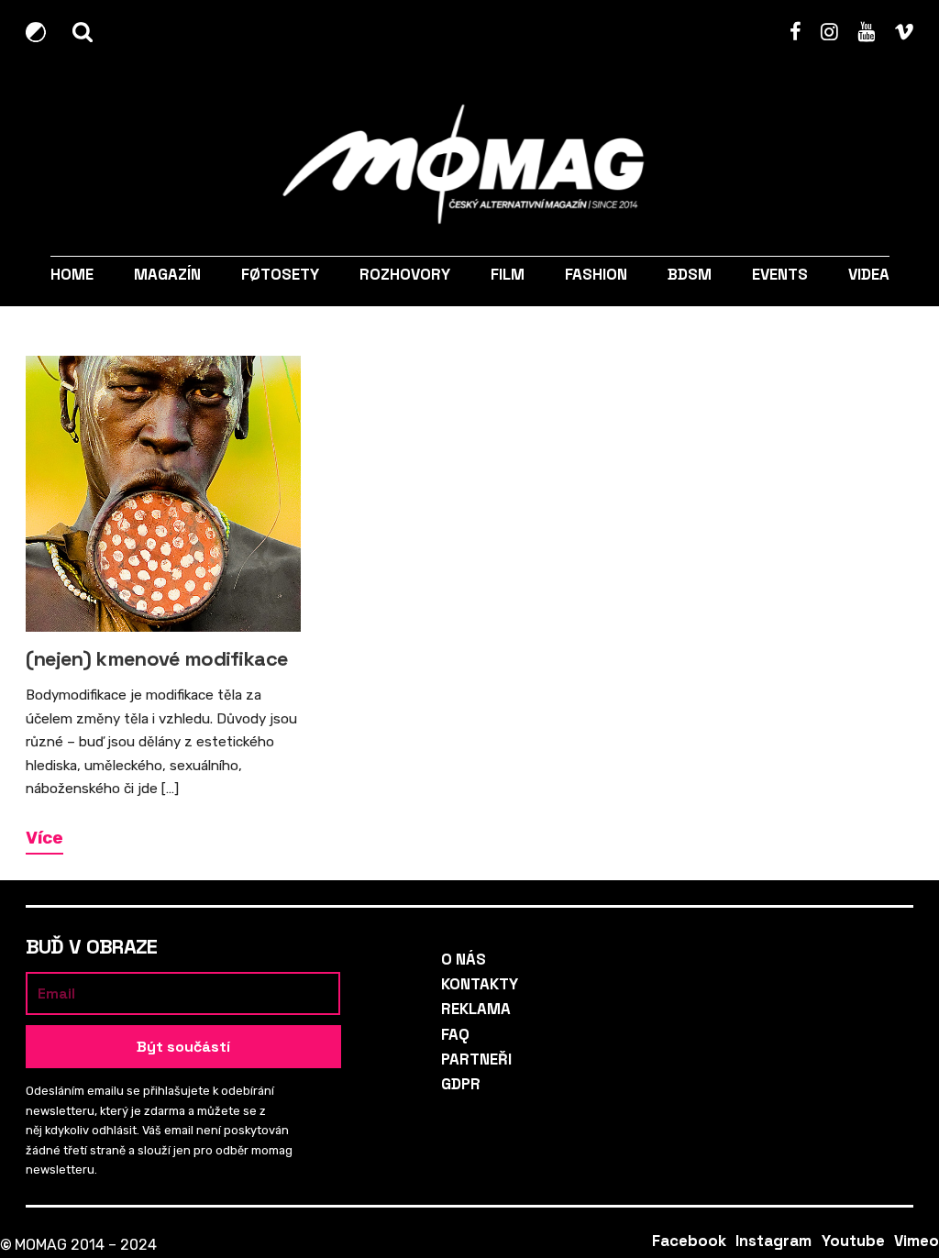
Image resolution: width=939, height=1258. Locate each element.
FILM (508, 274)
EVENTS (780, 274)
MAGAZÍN (166, 274)
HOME (71, 274)
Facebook (795, 32)
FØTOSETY (279, 274)
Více (44, 837)
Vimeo (903, 32)
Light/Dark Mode (39, 32)
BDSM (690, 274)
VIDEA (868, 274)
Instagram (829, 32)
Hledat (85, 32)
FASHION (596, 274)
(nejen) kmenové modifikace (157, 658)
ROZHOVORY (404, 274)
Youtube (866, 32)
